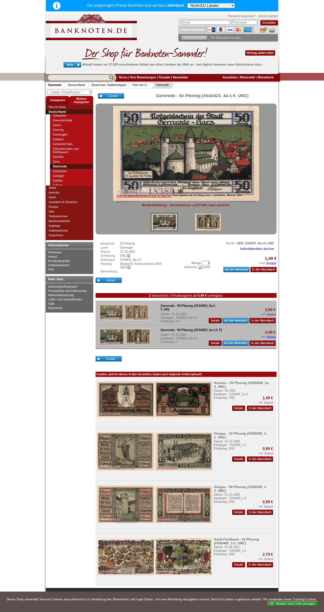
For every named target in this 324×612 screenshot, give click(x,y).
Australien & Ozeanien (63, 202)
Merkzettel (247, 77)
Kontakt (164, 77)
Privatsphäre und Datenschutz (67, 291)
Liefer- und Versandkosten (65, 299)
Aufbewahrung (58, 230)
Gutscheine (56, 235)
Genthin (58, 157)
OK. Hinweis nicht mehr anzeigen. (292, 603)
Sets (51, 211)
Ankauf (52, 256)
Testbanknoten (58, 216)
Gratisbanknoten (58, 265)
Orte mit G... (141, 85)
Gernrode (162, 85)
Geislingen (60, 134)
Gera (56, 161)
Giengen (58, 176)
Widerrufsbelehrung (61, 295)
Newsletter (180, 77)
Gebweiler (59, 115)
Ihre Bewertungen (143, 77)
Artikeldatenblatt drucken (257, 249)
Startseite (54, 85)
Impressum (55, 308)
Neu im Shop (57, 107)
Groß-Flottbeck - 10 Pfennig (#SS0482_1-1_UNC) (236, 541)
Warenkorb (265, 77)
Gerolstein (60, 171)
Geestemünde (62, 120)
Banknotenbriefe (59, 221)
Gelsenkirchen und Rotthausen (66, 150)
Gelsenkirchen (63, 144)
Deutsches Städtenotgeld (108, 85)
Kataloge (54, 226)
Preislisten (55, 252)
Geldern (58, 139)
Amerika (54, 192)
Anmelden (229, 77)
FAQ (51, 269)
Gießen (58, 180)
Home (123, 77)
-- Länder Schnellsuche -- (70, 92)
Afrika (52, 188)
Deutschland (76, 85)
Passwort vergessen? (242, 16)
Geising (58, 130)
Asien (52, 197)
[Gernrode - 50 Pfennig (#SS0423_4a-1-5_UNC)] (164, 222)
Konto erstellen (268, 16)
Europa (53, 207)
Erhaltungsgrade (59, 261)
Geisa (57, 125)
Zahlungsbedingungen (63, 286)
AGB (51, 303)
